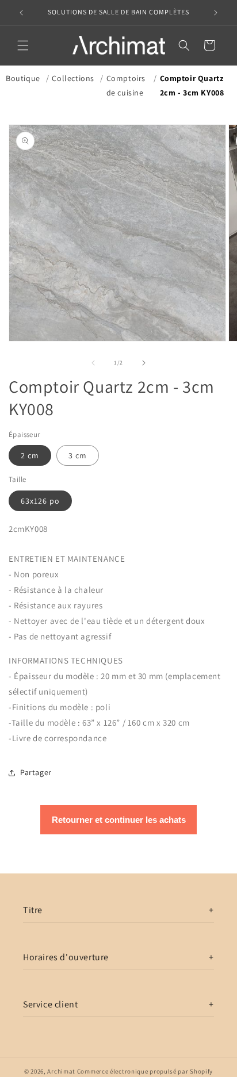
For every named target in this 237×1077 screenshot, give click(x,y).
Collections (73, 78)
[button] (23, 45)
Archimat (61, 1071)
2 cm (30, 455)
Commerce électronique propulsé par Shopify (145, 1071)
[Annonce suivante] (215, 12)
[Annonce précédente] (21, 12)
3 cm (77, 455)
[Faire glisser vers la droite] (143, 362)
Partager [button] (36, 772)
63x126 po (40, 501)
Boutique (23, 78)
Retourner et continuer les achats (119, 820)
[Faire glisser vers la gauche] (93, 362)
